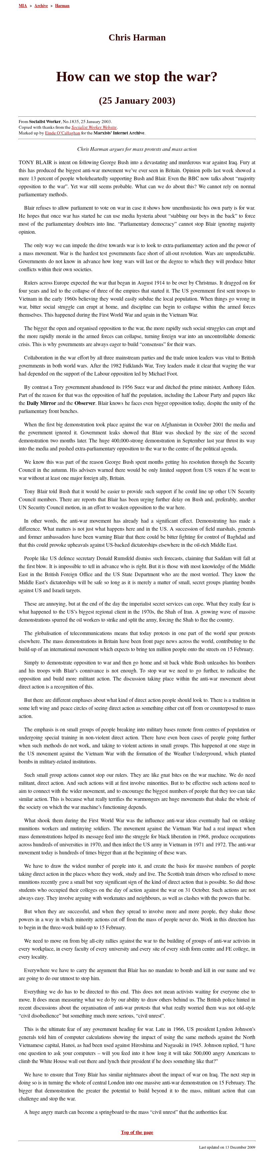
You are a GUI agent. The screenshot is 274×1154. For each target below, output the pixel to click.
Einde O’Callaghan (62, 133)
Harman (62, 5)
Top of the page (137, 1132)
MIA (23, 5)
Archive (41, 5)
